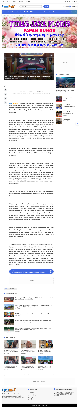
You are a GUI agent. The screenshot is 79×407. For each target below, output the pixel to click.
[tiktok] (76, 1)
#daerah (13, 15)
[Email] (5, 102)
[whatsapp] (70, 1)
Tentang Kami (31, 394)
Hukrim (37, 11)
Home (3, 1)
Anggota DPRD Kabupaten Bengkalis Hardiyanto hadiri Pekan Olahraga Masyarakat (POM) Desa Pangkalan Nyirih (33, 306)
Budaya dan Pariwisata (63, 11)
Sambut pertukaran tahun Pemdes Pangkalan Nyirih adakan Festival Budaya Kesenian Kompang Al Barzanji (69, 98)
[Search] (63, 6)
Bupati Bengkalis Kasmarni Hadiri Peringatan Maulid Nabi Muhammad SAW (69, 120)
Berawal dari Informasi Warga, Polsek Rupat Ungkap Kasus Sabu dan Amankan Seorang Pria (11, 351)
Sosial (26, 11)
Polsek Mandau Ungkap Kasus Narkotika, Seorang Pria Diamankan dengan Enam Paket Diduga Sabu (28, 351)
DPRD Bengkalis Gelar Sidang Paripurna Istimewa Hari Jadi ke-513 (32, 314)
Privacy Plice (28, 1)
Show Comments (28, 374)
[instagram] (72, 1)
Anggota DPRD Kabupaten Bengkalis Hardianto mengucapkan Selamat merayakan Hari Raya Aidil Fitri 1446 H (33, 329)
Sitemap (14, 1)
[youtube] (74, 1)
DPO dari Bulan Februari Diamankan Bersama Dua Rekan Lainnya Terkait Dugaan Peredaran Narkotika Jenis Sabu (45, 351)
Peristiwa (19, 11)
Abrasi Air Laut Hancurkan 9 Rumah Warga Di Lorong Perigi (65, 91)
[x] (67, 1)
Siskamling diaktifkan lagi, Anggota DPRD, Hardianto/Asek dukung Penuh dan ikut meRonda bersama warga (34, 298)
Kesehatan (44, 11)
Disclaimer (21, 1)
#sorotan (18, 15)
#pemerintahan (6, 15)
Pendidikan (52, 11)
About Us (8, 1)
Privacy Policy (31, 398)
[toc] (77, 123)
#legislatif (24, 15)
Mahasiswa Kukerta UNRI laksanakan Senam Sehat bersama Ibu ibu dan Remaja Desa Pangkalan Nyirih (28, 366)
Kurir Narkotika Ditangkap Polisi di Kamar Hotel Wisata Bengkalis (68, 112)
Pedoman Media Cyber (34, 396)
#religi (29, 15)
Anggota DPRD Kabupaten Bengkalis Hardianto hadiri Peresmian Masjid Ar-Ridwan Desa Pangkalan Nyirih (33, 321)
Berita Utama (11, 11)
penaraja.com (44, 405)
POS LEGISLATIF (13, 288)
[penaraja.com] (9, 6)
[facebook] (65, 1)
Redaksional (31, 392)
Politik (31, 11)
